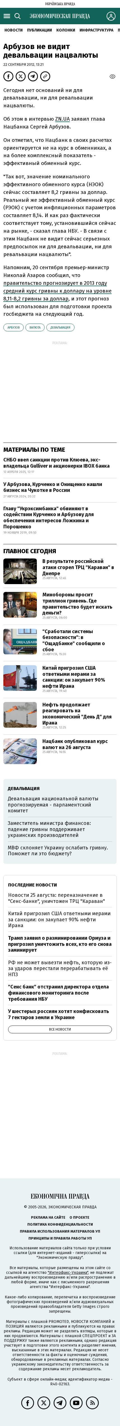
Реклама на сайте (48, 1217)
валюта (35, 327)
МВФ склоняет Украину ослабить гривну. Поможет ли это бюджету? (58, 851)
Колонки (65, 30)
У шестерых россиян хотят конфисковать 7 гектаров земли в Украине (58, 1014)
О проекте (79, 1217)
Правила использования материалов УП (60, 1231)
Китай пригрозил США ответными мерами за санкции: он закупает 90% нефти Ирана (73, 677)
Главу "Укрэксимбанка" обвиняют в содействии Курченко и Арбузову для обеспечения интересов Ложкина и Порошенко (48, 518)
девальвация (60, 327)
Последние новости (32, 885)
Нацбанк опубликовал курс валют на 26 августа (75, 744)
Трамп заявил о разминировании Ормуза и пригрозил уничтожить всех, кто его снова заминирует (60, 944)
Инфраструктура (96, 30)
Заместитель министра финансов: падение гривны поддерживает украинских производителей (49, 829)
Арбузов (14, 327)
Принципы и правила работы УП (60, 1238)
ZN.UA (62, 119)
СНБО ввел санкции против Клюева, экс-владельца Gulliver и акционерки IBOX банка (56, 463)
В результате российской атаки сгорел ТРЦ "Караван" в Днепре (78, 567)
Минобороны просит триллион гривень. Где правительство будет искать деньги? (77, 604)
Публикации (39, 30)
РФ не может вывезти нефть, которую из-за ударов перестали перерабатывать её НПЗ (60, 968)
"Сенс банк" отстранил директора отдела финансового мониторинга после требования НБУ (58, 993)
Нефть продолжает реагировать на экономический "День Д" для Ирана (77, 714)
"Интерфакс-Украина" (68, 1272)
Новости (13, 30)
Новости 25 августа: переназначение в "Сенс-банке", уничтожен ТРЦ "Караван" (56, 898)
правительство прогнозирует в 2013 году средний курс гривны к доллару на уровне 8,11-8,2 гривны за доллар (57, 291)
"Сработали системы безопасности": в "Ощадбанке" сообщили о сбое (73, 640)
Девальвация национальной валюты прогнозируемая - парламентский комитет (53, 805)
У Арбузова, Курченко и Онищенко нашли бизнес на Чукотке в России (52, 487)
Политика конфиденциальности (60, 1224)
